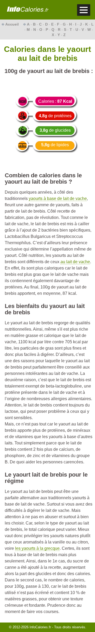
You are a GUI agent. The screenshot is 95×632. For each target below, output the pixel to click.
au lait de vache (75, 261)
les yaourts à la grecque (37, 548)
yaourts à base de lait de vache (58, 198)
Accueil (12, 24)
